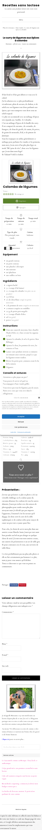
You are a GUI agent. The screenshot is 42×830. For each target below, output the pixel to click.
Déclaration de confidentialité (24, 432)
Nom (4, 644)
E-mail (5, 655)
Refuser (21, 422)
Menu (21, 20)
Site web (5, 666)
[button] (39, 398)
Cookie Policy (13, 432)
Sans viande (19, 28)
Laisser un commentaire (29, 44)
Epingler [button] (22, 207)
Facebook (13, 585)
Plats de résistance (8, 28)
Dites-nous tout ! (10, 477)
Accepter (21, 416)
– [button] (5, 248)
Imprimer (22, 201)
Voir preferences (21, 427)
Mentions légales (21, 809)
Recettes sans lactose (21, 5)
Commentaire (8, 612)
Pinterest (22, 585)
